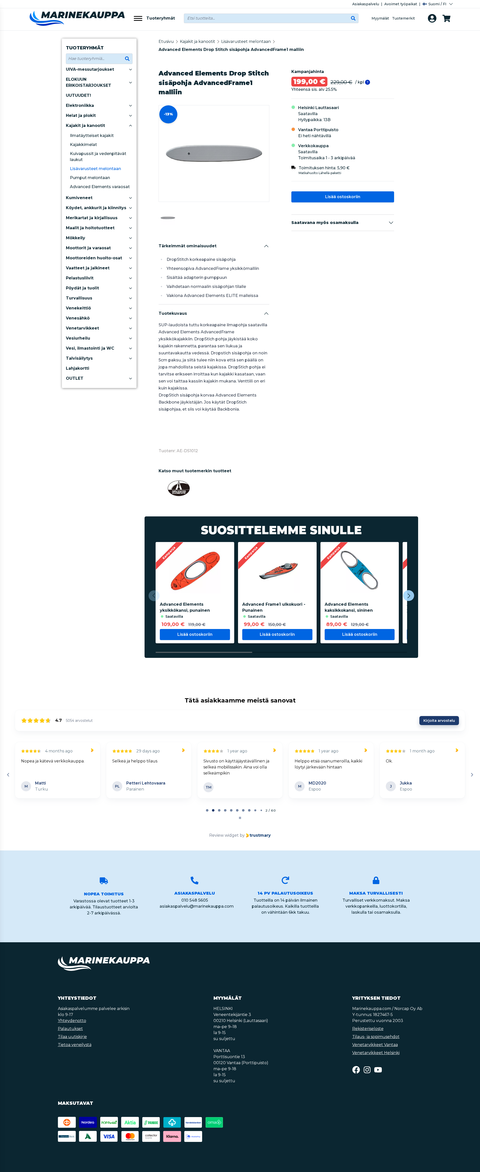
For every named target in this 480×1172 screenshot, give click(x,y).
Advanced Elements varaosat (100, 186)
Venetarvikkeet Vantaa (375, 1044)
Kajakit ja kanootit (85, 125)
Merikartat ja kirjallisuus (91, 217)
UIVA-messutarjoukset (90, 69)
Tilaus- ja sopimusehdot (376, 1036)
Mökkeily (75, 238)
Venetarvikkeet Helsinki (376, 1052)
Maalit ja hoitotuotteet (90, 227)
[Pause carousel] (240, 817)
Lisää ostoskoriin (342, 196)
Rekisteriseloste (368, 1028)
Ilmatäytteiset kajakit (92, 135)
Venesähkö (78, 318)
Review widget (224, 835)
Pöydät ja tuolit (82, 288)
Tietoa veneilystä (74, 1044)
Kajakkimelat (83, 144)
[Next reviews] (471, 774)
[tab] (207, 810)
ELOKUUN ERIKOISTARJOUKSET (88, 82)
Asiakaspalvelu (365, 4)
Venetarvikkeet (82, 328)
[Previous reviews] (8, 774)
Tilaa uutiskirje (72, 1036)
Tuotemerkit (403, 18)
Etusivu (166, 41)
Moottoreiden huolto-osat (94, 258)
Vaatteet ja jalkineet (87, 268)
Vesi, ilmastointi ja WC (90, 348)
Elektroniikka (80, 105)
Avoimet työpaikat (400, 4)
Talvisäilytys (79, 358)
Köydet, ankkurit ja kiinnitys (96, 207)
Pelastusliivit (79, 278)
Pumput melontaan (90, 177)
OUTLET (74, 378)
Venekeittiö (78, 308)
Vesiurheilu (78, 338)
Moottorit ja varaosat (88, 248)
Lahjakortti (77, 368)
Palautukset (70, 1028)
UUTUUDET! (78, 95)
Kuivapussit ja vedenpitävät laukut (98, 156)
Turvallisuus (79, 298)
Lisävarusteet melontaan (95, 168)
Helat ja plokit (81, 115)
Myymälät (380, 18)
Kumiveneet (79, 197)
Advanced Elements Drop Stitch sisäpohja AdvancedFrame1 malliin (231, 49)
